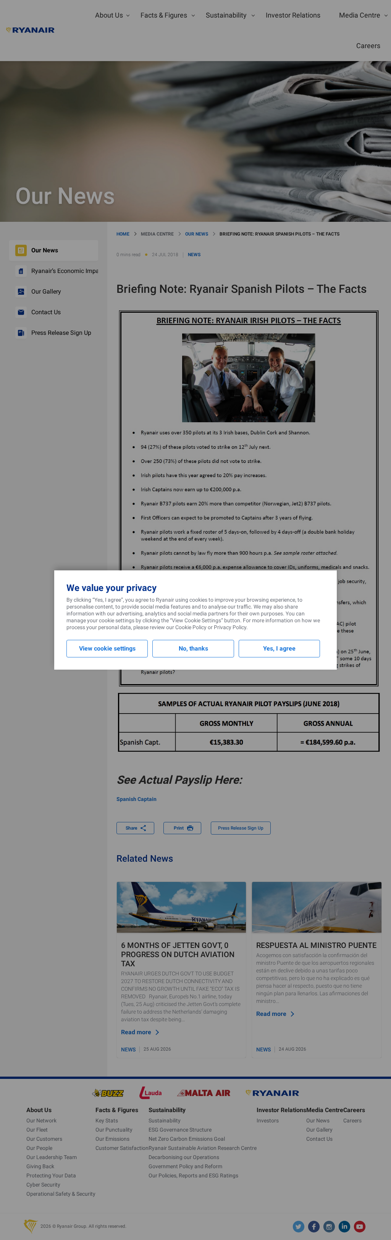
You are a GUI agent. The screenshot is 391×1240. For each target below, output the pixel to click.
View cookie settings (107, 648)
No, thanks (193, 648)
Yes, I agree (279, 648)
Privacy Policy (230, 627)
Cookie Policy (191, 627)
